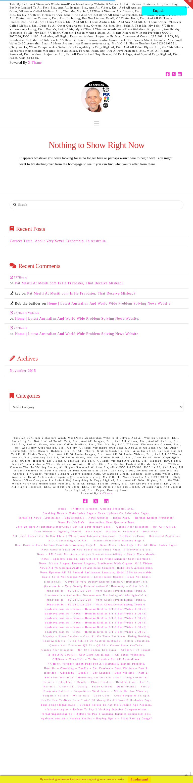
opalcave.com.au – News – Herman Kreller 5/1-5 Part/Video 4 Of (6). (96, 622)
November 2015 (23, 371)
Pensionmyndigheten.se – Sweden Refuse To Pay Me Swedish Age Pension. (96, 704)
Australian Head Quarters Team (112, 522)
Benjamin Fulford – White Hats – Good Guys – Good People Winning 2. (97, 695)
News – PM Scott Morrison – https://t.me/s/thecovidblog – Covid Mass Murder (96, 554)
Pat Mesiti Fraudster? (122, 531)
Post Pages (94, 531)
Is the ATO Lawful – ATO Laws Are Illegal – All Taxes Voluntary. (97, 654)
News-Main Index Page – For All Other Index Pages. (139, 545)
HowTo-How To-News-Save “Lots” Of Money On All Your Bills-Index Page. (97, 700)
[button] (96, 123)
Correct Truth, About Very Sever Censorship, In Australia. (58, 241)
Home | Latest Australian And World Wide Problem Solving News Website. (109, 303)
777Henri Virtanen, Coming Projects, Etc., (103, 508)
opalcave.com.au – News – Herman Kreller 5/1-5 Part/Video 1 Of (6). (96, 609)
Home (62, 508)
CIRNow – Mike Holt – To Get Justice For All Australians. (97, 659)
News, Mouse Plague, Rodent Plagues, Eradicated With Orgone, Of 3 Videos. (96, 563)
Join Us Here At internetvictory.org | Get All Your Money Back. (64, 526)
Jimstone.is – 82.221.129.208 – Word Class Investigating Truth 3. (97, 590)
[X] (174, 74)
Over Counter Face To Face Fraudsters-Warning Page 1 (55, 545)
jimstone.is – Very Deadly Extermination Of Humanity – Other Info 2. (96, 586)
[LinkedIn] (180, 74)
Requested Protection (165, 536)
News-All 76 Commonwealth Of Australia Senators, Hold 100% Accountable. (96, 567)
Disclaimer (151, 531)
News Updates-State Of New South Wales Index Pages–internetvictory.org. (96, 549)
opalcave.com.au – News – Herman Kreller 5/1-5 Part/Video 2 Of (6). (96, 613)
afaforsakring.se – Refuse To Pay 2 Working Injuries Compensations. (96, 709)
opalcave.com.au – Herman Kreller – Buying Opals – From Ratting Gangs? (96, 718)
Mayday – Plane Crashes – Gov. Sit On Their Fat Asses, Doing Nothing (96, 636)
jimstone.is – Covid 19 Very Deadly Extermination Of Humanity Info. (96, 581)
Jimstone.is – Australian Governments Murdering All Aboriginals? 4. (96, 595)
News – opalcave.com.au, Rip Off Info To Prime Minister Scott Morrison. (96, 558)
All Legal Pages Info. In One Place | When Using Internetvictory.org (64, 536)
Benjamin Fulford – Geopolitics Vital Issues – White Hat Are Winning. (96, 691)
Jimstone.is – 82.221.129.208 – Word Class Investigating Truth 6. (97, 604)
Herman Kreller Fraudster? (154, 517)
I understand (139, 779)
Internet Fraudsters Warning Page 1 (118, 540)
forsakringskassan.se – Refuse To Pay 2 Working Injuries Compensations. (96, 714)
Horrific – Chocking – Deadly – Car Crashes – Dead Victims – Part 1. (96, 668)
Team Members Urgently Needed (57, 531)
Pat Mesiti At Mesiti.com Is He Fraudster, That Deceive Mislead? (69, 283)
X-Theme (34, 62)
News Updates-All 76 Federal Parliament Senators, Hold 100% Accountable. (96, 572)
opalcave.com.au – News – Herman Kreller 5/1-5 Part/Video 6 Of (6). (96, 631)
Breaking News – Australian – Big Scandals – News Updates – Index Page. (74, 517)
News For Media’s (71, 522)
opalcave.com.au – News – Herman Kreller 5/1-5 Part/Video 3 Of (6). (96, 618)
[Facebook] (168, 74)
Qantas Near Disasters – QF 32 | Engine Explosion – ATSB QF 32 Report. (96, 650)
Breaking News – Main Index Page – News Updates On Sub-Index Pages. (96, 513)
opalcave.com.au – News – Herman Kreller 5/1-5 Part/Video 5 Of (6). (96, 627)
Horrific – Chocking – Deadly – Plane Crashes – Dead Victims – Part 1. (96, 682)
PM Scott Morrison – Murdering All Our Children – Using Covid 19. (96, 677)
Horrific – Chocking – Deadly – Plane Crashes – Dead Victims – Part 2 (96, 686)
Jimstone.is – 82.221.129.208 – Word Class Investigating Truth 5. (97, 599)
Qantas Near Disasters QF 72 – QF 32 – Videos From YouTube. (96, 645)
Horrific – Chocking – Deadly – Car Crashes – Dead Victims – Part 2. (96, 672)
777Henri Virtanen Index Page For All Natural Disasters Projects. (97, 663)
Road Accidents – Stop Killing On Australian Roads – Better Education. (97, 640)
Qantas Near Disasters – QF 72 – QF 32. (146, 526)
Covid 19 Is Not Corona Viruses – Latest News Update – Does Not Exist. (96, 577)
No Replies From (132, 536)
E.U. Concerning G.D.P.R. (68, 540)
